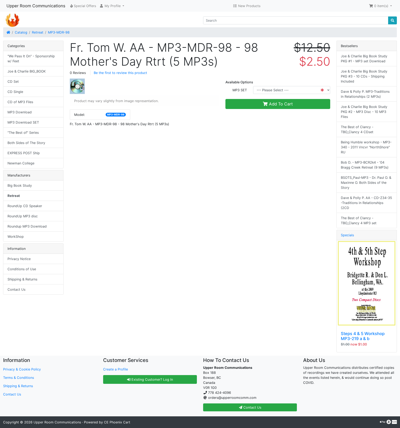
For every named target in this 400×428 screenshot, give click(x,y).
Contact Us (16, 289)
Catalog (21, 32)
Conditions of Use (22, 269)
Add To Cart (280, 103)
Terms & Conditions (18, 377)
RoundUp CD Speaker (25, 206)
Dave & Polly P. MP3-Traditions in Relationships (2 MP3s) (365, 94)
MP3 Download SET (23, 122)
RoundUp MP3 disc (23, 216)
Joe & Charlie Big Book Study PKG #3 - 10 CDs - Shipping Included (364, 76)
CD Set (13, 81)
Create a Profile (115, 369)
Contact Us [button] (251, 407)
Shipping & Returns (22, 279)
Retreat (37, 32)
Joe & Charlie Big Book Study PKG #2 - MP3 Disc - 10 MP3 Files (364, 112)
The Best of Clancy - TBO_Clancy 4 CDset (357, 129)
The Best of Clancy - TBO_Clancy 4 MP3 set (358, 220)
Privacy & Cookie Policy (22, 369)
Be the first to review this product (120, 73)
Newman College (21, 163)
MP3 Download (20, 112)
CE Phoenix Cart (117, 422)
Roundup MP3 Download (27, 226)
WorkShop (16, 236)
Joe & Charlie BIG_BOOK (27, 71)
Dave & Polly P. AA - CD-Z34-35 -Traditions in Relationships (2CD (366, 203)
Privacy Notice (19, 259)
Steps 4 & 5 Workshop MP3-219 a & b (363, 336)
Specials (347, 235)
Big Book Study (20, 185)
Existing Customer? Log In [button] (151, 379)
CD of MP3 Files (20, 102)
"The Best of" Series (23, 132)
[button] (112, 6)
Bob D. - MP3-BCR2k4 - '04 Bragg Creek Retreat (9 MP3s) (365, 164)
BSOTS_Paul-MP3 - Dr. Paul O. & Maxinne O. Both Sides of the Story (366, 182)
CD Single (15, 92)
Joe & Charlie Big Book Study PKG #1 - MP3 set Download (364, 58)
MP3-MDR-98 (59, 32)
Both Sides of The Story (26, 143)
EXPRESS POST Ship (24, 153)
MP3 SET (239, 90)
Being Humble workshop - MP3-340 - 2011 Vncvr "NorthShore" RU (366, 147)
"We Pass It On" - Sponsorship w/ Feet (31, 58)
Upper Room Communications (35, 5)
